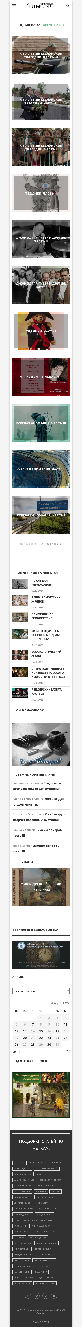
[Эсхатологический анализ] (20, 655)
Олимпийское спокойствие (42, 616)
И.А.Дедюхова (44, 1214)
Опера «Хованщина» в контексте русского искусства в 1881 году (48, 672)
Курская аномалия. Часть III (41, 423)
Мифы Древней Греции (41, 884)
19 (16, 1038)
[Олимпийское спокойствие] (20, 617)
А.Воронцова (35, 1163)
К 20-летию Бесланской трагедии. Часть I (41, 147)
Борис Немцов (22, 1191)
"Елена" (18, 1163)
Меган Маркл (21, 1249)
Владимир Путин (23, 1197)
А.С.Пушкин (55, 1163)
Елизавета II (43, 1203)
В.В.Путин (41, 1191)
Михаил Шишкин (43, 1249)
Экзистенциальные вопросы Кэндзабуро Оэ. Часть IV (48, 635)
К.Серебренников (45, 1232)
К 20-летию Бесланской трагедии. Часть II (41, 101)
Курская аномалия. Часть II (41, 469)
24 (57, 1038)
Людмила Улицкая (46, 1243)
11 (65, 1024)
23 (49, 1038)
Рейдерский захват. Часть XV (46, 691)
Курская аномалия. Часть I (41, 515)
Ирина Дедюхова (40, 1226)
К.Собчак (19, 1237)
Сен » (67, 1050)
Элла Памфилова (23, 1278)
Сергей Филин (22, 1272)
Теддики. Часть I (41, 331)
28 (33, 1044)
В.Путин (55, 1191)
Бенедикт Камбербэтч (51, 1180)
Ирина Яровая (22, 1232)
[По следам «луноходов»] (20, 584)
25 (65, 1038)
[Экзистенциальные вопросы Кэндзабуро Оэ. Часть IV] (20, 634)
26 (16, 1044)
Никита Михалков (44, 1260)
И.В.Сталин (20, 1226)
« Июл (16, 1052)
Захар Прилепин (47, 1209)
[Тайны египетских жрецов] (20, 600)
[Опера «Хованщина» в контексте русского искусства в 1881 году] (20, 672)
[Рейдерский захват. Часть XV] (20, 693)
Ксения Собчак (22, 1243)
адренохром (46, 1278)
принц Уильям (22, 1283)
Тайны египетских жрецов (45, 599)
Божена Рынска (22, 1186)
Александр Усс (22, 1168)
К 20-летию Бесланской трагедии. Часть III (41, 55)
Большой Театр (45, 1186)
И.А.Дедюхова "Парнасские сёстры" (33, 1220)
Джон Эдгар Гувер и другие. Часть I (41, 285)
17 (57, 1031)
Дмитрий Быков (23, 1203)
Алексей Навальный (47, 1168)
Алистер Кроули (22, 1174)
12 (16, 1031)
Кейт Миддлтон (38, 1237)
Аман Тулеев (43, 1174)
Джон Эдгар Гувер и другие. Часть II (41, 239)
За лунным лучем (23, 1209)
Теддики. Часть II (41, 193)
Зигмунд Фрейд (22, 1214)
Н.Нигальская (21, 1260)
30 (49, 1044)
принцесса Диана (45, 1283)
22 (41, 1038)
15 (41, 1031)
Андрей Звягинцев (24, 1180)
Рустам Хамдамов (24, 1266)
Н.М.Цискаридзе (22, 1255)
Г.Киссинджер (45, 1197)
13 (25, 1031)
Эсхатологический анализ (46, 653)
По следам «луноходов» (41, 582)
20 (25, 1038)
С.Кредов (44, 1266)
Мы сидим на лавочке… (41, 377)
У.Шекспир (41, 1272)
